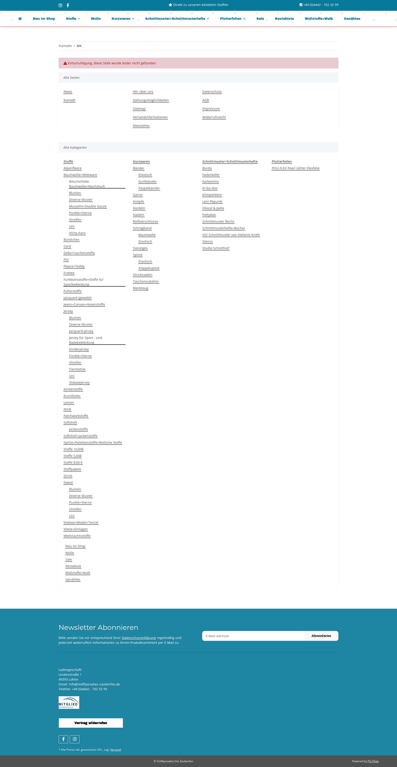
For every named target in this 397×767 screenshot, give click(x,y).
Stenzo (207, 241)
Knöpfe (138, 201)
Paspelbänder (149, 188)
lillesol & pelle (213, 208)
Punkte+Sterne (80, 213)
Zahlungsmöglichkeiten (151, 100)
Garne (137, 195)
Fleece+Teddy (74, 266)
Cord (67, 246)
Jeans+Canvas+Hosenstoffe (84, 304)
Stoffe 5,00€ (73, 456)
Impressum (211, 108)
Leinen (69, 402)
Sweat (68, 482)
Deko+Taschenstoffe (79, 253)
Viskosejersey (79, 382)
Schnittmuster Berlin (218, 221)
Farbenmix (210, 181)
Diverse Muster (81, 199)
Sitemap (139, 108)
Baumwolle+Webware (80, 175)
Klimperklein (212, 195)
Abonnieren (321, 636)
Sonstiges (140, 248)
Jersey (68, 311)
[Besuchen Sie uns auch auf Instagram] (74, 739)
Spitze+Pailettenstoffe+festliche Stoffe (93, 442)
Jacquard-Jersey (81, 331)
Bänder (138, 168)
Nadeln (138, 215)
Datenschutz (212, 91)
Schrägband (142, 228)
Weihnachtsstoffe (77, 536)
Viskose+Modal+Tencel (81, 522)
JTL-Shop (373, 761)
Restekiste (73, 566)
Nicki (67, 409)
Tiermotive (77, 369)
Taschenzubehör (146, 281)
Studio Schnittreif (215, 248)
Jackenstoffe (78, 429)
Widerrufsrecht (214, 117)
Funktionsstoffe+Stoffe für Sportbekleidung (84, 282)
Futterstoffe (73, 291)
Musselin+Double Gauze (88, 206)
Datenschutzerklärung (139, 638)
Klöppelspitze (149, 268)
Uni (71, 226)
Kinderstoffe (73, 389)
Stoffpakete (72, 469)
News (68, 91)
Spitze (137, 255)
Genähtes (72, 579)
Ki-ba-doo (209, 188)
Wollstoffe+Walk (77, 573)
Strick (68, 476)
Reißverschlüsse (145, 221)
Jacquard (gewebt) (77, 297)
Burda (207, 168)
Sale (68, 559)
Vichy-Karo (77, 233)
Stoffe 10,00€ (73, 449)
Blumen (75, 193)
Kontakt (69, 100)
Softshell (70, 422)
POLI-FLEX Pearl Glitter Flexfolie (296, 168)
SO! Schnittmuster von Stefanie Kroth (231, 235)
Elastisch (145, 175)
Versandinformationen (150, 117)
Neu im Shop (75, 546)
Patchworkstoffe (76, 416)
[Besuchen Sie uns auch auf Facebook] (63, 739)
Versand (115, 750)
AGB (205, 100)
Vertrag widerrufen (90, 723)
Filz (66, 259)
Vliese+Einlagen (76, 529)
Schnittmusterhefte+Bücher (223, 228)
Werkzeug (140, 288)
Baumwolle (147, 235)
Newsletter (141, 125)
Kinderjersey (79, 349)
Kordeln (139, 208)
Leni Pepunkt (212, 201)
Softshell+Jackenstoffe (80, 436)
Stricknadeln (142, 275)
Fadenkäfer (211, 175)
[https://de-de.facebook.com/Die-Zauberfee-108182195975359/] (68, 5)
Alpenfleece (73, 168)
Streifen (75, 219)
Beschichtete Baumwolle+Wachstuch (87, 183)
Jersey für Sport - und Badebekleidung (85, 340)
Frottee (69, 273)
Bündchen (71, 239)
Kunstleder (72, 396)
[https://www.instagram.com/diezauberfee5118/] (60, 5)
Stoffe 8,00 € (73, 462)
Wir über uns (143, 91)
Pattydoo (209, 215)
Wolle (69, 553)
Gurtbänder (148, 181)
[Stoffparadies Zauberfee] (20, 19)
